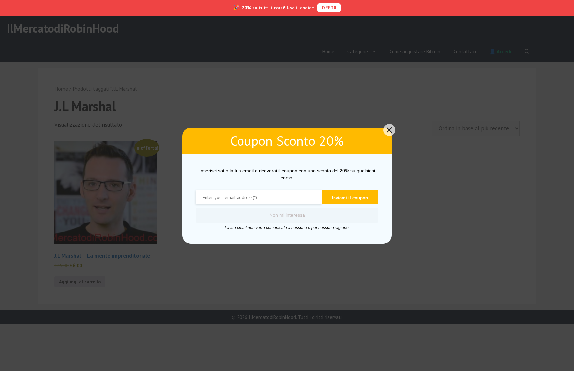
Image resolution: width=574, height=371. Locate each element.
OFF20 (329, 8)
